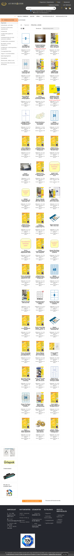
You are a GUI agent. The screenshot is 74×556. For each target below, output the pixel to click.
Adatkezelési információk (55, 554)
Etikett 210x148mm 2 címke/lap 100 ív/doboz (26, 47)
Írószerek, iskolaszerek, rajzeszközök (7, 28)
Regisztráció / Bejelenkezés (47, 2)
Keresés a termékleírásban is (41, 12)
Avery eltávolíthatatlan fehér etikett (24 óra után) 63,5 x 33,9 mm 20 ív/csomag (25, 432)
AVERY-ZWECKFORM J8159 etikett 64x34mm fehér (54, 72)
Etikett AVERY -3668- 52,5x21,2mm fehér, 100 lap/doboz (54, 355)
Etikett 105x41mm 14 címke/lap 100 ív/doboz (54, 251)
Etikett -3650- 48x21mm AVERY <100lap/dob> (54, 430)
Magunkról (48, 513)
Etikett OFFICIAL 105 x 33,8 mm (54, 225)
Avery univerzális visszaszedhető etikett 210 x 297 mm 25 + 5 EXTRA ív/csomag (25, 279)
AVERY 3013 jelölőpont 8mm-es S (54, 174)
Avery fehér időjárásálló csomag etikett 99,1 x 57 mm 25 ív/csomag (40, 406)
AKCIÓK (32, 16)
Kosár (59, 2)
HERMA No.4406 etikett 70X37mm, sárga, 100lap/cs (54, 97)
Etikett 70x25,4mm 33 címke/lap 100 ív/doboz (26, 72)
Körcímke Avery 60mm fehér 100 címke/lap (25, 379)
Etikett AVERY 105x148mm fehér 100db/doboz (26, 123)
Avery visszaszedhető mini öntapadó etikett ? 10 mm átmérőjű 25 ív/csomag (40, 253)
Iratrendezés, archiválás (7, 25)
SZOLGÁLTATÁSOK (20, 20)
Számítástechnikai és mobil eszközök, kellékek (7, 38)
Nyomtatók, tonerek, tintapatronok (6, 44)
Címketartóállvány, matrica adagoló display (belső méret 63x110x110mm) (40, 47)
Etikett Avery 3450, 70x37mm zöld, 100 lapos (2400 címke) (54, 47)
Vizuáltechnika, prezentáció (8, 41)
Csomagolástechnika (6, 51)
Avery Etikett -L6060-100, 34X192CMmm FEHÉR (26, 98)
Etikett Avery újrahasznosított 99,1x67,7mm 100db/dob (54, 149)
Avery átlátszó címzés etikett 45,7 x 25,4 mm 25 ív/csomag (40, 354)
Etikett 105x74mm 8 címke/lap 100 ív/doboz (54, 302)
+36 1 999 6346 (67, 5)
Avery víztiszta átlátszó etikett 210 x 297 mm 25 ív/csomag (40, 201)
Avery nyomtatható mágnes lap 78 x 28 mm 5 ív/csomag (40, 226)
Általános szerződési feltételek (59, 521)
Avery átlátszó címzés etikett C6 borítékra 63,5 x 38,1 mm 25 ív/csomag (26, 149)
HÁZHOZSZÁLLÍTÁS (61, 16)
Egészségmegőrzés (6, 55)
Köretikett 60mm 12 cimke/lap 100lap (40, 302)
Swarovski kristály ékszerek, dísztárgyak (8, 63)
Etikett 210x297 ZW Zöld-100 (26, 302)
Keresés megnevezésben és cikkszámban (41, 10)
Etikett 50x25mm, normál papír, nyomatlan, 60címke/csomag (40, 124)
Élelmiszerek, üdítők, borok (7, 60)
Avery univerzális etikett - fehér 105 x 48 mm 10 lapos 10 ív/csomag (40, 380)
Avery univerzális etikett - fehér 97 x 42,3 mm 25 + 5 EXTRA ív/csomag (40, 329)
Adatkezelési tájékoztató (60, 515)
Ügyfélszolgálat (49, 523)
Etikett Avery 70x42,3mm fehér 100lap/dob (40, 174)
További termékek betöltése (32, 501)
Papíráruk (3, 23)
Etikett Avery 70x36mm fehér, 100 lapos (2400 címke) (54, 380)
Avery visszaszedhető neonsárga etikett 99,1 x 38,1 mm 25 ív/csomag (40, 98)
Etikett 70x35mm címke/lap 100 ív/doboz (25, 405)
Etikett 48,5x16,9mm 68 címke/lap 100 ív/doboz (54, 278)
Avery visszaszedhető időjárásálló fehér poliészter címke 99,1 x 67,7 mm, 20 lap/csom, (26, 253)
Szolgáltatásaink (49, 520)
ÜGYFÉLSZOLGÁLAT (48, 16)
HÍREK (38, 16)
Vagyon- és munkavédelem (8, 53)
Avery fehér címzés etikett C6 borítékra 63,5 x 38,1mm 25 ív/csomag (54, 406)
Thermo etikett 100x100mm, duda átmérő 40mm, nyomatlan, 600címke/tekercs (40, 432)
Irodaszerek (4, 31)
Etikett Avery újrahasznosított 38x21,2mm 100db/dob (25, 226)
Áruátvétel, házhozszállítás (48, 516)
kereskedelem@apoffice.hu (14, 520)
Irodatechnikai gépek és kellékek (7, 34)
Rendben (65, 554)
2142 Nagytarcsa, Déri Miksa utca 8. (11, 515)
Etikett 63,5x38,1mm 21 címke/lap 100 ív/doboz (54, 329)
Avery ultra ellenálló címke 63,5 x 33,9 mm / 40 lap (54, 201)
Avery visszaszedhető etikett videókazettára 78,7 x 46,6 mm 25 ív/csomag (25, 330)
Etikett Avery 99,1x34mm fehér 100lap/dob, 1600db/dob (40, 149)
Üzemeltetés (4, 58)
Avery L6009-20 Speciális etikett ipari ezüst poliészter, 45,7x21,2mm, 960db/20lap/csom (40, 73)
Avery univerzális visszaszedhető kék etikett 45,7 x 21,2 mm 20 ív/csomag (26, 355)
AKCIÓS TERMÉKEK (23, 16)
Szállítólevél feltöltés (54, 5)
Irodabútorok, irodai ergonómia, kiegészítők (9, 48)
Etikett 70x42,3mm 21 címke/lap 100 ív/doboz (54, 124)
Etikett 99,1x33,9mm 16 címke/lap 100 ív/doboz (25, 201)
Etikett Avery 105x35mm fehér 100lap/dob (40, 277)
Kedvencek (67, 2)
